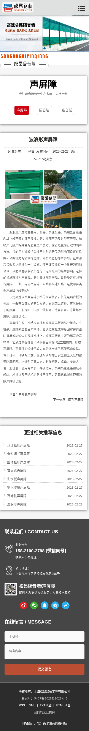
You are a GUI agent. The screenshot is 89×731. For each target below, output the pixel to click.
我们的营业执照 (44, 712)
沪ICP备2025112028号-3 (50, 698)
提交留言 (44, 669)
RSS (22, 705)
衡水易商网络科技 (55, 723)
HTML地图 (63, 705)
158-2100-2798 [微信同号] (40, 550)
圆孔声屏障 (75, 399)
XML (32, 705)
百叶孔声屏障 (28, 394)
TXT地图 (46, 705)
